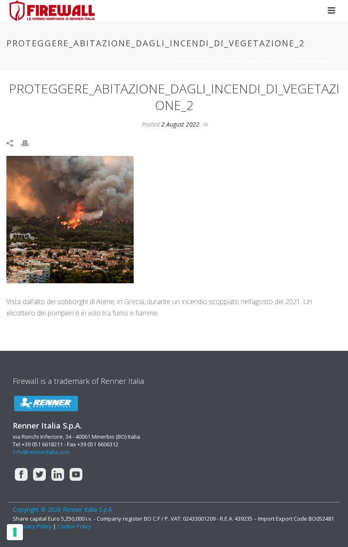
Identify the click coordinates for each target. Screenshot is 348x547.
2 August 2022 (180, 124)
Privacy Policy (35, 526)
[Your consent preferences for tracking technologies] (15, 532)
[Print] (29, 142)
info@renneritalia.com (41, 452)
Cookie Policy (74, 526)
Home (160, 61)
